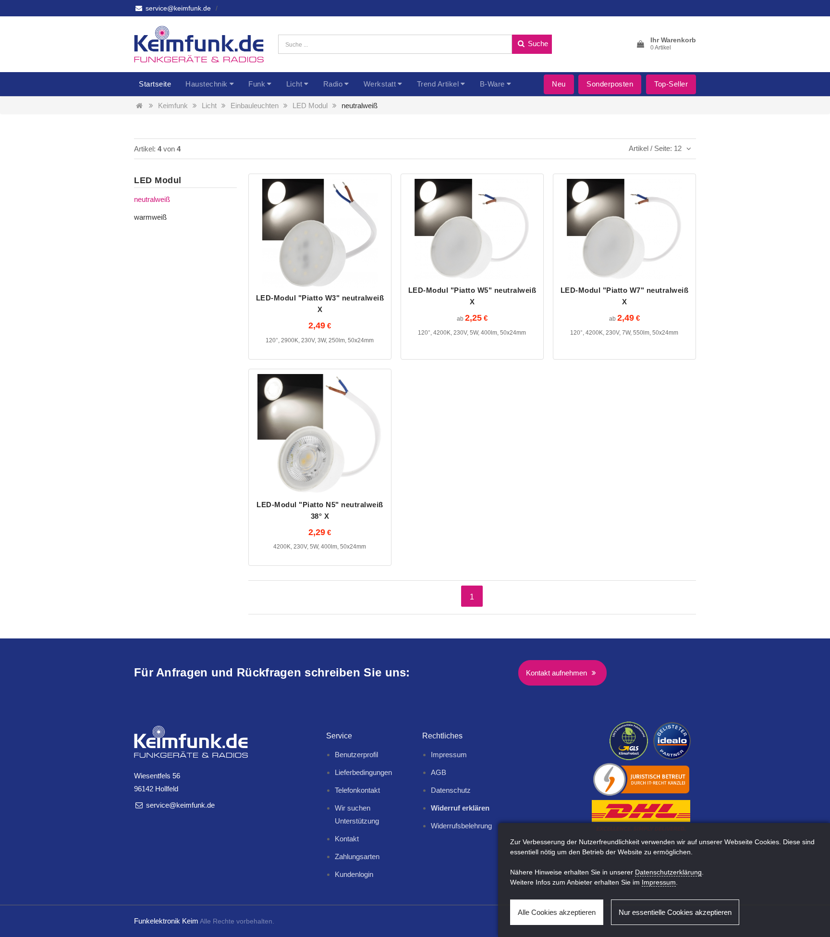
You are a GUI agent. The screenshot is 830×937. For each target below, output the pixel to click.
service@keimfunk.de (177, 8)
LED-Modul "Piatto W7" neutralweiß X (625, 296)
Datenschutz (451, 790)
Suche (537, 43)
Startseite (155, 84)
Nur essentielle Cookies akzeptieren (675, 912)
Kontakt (347, 839)
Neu (559, 84)
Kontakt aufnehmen (557, 673)
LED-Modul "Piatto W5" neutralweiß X (472, 296)
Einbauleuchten (255, 105)
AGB (438, 772)
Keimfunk (173, 105)
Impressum (449, 754)
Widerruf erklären (460, 808)
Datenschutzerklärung (668, 872)
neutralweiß (360, 105)
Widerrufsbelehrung (461, 826)
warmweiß (150, 217)
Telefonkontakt (357, 790)
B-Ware (492, 84)
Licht (294, 84)
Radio (333, 84)
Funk (256, 84)
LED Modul (310, 105)
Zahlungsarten (357, 856)
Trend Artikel (438, 84)
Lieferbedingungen (363, 772)
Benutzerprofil (356, 754)
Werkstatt (380, 84)
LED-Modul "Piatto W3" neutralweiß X (320, 303)
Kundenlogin (354, 874)
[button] (665, 44)
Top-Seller (671, 84)
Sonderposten (609, 84)
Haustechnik (206, 84)
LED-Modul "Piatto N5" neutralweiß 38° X (319, 510)
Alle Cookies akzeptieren (557, 912)
